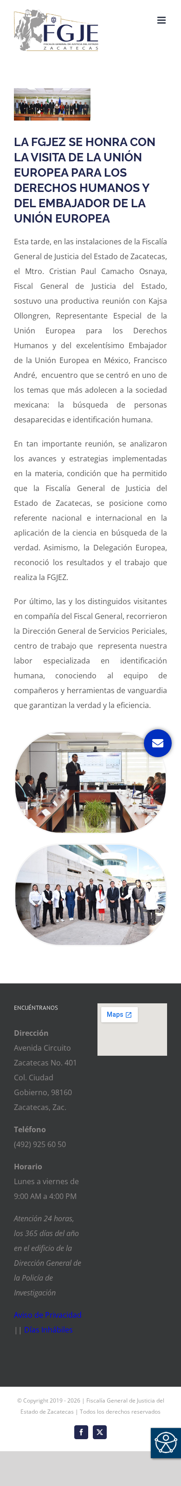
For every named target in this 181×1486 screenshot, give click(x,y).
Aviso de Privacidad (48, 1315)
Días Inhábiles (48, 1330)
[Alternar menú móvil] (162, 20)
